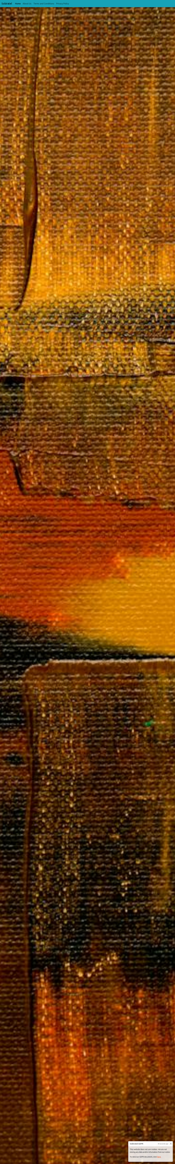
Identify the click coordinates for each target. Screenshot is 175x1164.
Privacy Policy (62, 3)
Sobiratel (7, 3)
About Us (27, 3)
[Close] (170, 1143)
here (159, 1157)
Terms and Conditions (43, 3)
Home (18, 3)
